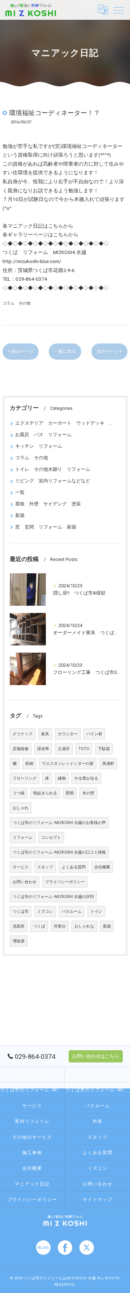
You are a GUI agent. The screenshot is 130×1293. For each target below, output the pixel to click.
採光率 (43, 748)
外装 (98, 1121)
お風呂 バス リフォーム (43, 434)
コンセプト (51, 837)
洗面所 (19, 926)
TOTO (83, 748)
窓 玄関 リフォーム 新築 (45, 527)
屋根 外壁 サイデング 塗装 (48, 504)
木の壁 (88, 793)
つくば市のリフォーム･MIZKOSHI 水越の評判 (53, 896)
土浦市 (64, 748)
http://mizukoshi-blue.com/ (32, 261)
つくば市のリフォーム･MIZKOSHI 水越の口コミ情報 (59, 852)
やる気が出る (86, 778)
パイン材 (94, 734)
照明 (70, 793)
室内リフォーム (32, 1121)
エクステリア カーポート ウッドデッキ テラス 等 (64, 423)
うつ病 (19, 793)
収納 (29, 763)
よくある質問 (74, 867)
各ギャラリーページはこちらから (40, 234)
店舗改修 (21, 748)
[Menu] (119, 10)
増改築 (19, 941)
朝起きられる (45, 793)
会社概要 (102, 867)
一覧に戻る (65, 351)
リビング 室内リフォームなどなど (52, 480)
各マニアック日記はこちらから (38, 226)
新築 (20, 515)
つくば (39, 926)
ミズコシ (45, 911)
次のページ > (109, 351)
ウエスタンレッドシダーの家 (68, 763)
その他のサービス (32, 1137)
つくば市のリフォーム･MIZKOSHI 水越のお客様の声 (59, 822)
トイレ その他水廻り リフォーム (52, 469)
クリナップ (22, 734)
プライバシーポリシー (65, 882)
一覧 (20, 492)
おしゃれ (21, 808)
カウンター (68, 734)
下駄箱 (104, 748)
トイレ (96, 911)
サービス (21, 867)
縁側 (62, 778)
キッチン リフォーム (38, 446)
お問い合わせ (24, 882)
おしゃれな (84, 926)
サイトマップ (98, 1199)
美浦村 (108, 763)
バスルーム (72, 911)
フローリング (24, 778)
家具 (45, 734)
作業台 (60, 926)
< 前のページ (20, 351)
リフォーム (22, 837)
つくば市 (21, 911)
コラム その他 (16, 303)
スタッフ (45, 867)
